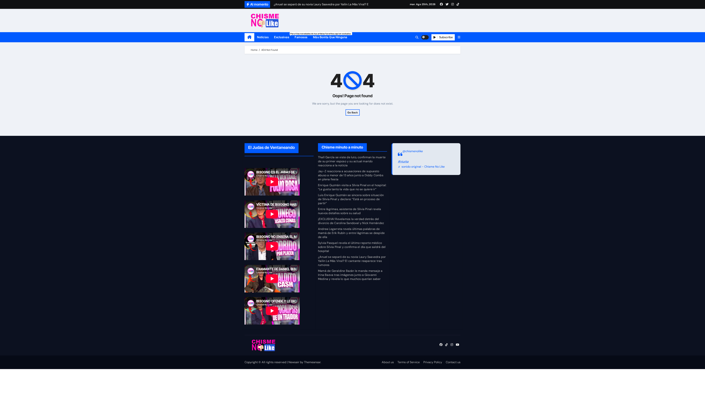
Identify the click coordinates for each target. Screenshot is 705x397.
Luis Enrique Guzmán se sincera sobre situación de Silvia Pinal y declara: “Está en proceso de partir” (351, 199)
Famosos (301, 37)
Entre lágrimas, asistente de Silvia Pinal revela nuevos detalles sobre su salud (349, 211)
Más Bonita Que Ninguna (330, 37)
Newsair (293, 362)
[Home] (249, 37)
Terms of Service (408, 362)
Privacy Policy (432, 362)
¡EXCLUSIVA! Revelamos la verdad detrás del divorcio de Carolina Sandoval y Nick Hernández (351, 221)
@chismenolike (412, 151)
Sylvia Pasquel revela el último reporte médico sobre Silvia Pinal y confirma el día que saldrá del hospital (352, 247)
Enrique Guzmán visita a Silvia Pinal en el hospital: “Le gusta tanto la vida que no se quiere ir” (352, 187)
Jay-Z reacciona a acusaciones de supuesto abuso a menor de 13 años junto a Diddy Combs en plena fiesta (350, 175)
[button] (459, 37)
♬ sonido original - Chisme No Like (421, 167)
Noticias (263, 37)
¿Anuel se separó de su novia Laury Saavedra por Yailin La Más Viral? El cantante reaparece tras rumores (352, 261)
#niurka (403, 161)
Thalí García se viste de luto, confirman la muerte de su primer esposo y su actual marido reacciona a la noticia (352, 161)
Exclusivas (283, 36)
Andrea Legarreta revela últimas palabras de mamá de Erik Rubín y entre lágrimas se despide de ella (351, 233)
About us (388, 362)
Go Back (352, 112)
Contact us (453, 362)
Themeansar (312, 362)
